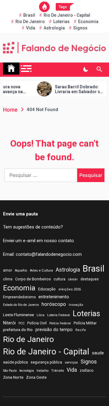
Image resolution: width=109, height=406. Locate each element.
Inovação (76, 305)
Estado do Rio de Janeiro (21, 305)
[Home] (11, 69)
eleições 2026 (69, 289)
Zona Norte (13, 377)
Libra (41, 315)
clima (7, 279)
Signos (80, 27)
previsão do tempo (54, 329)
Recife (80, 330)
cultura (59, 279)
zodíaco (86, 370)
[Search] (99, 69)
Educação (47, 289)
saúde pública (15, 362)
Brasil (29, 15)
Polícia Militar (85, 323)
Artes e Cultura (41, 270)
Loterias (61, 21)
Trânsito (57, 370)
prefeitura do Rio (18, 329)
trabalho (42, 371)
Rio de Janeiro (30, 21)
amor (7, 270)
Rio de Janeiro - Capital (67, 15)
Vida (30, 27)
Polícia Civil (37, 323)
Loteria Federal (58, 315)
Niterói (9, 322)
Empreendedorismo (19, 297)
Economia (88, 21)
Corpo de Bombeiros (33, 279)
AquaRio (21, 270)
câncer (73, 279)
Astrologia (54, 27)
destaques (90, 279)
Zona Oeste (36, 377)
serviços (71, 362)
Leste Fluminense (18, 314)
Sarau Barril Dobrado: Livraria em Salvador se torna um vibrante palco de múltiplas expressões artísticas (77, 89)
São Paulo (10, 371)
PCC (21, 323)
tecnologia (26, 371)
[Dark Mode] (85, 69)
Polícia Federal (60, 323)
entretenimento (53, 296)
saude (98, 352)
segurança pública (46, 362)
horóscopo (53, 304)
